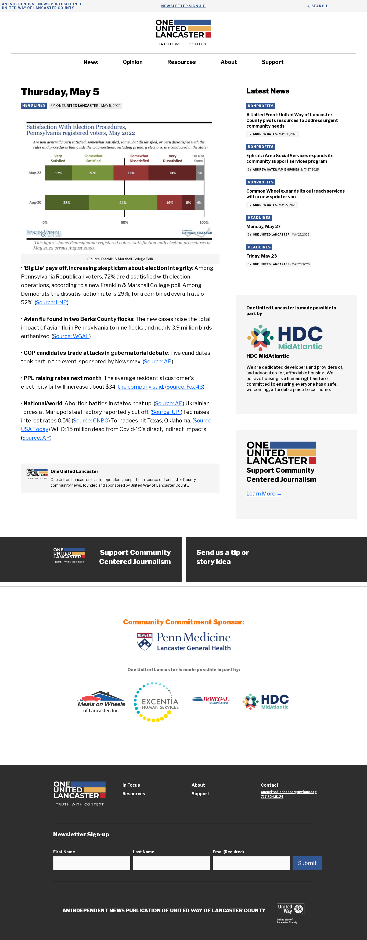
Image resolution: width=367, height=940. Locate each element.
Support (273, 62)
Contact (270, 785)
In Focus (131, 785)
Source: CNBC (90, 420)
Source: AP (158, 361)
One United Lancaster (77, 106)
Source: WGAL (71, 336)
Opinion (133, 62)
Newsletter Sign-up (183, 6)
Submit (307, 863)
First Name (64, 851)
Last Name (143, 851)
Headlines (33, 105)
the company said (140, 387)
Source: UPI (166, 412)
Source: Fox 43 (185, 387)
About (229, 62)
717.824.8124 (272, 797)
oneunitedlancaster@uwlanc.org (289, 792)
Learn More (264, 493)
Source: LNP (51, 302)
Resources (181, 62)
